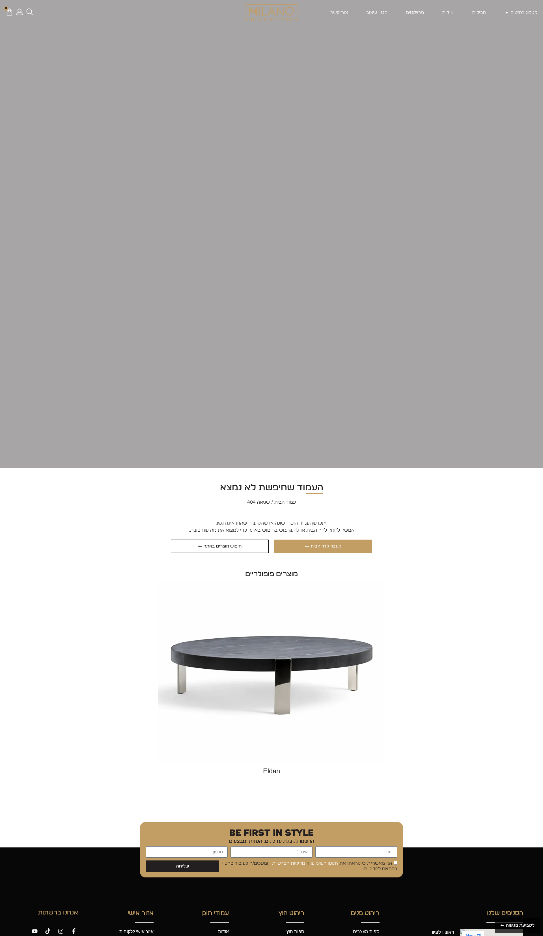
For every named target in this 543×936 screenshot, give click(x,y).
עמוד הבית (285, 502)
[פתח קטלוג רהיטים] (507, 12)
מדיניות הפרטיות (288, 863)
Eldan (271, 771)
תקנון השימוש (323, 863)
